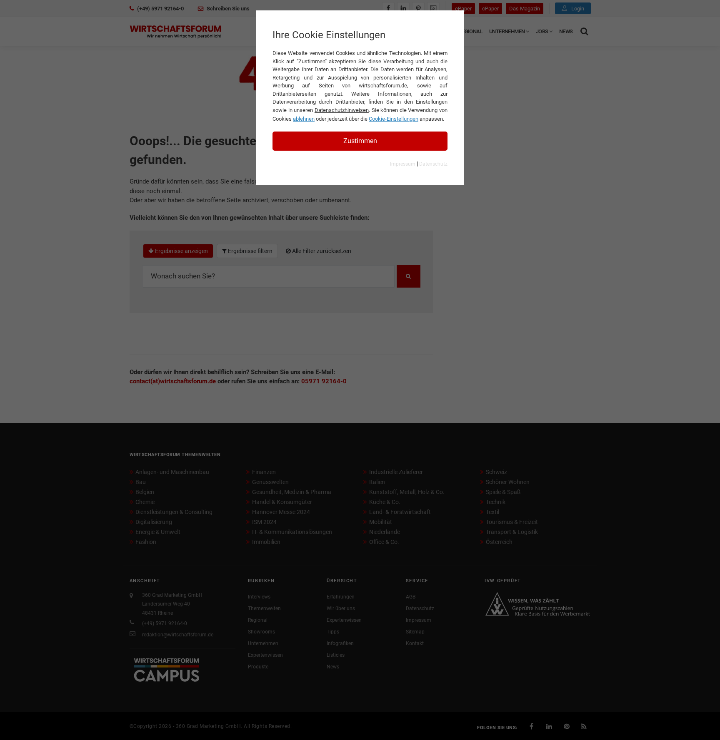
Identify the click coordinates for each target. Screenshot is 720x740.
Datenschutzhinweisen (342, 110)
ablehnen (304, 119)
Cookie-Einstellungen (393, 119)
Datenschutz (433, 164)
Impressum (402, 164)
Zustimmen (360, 141)
